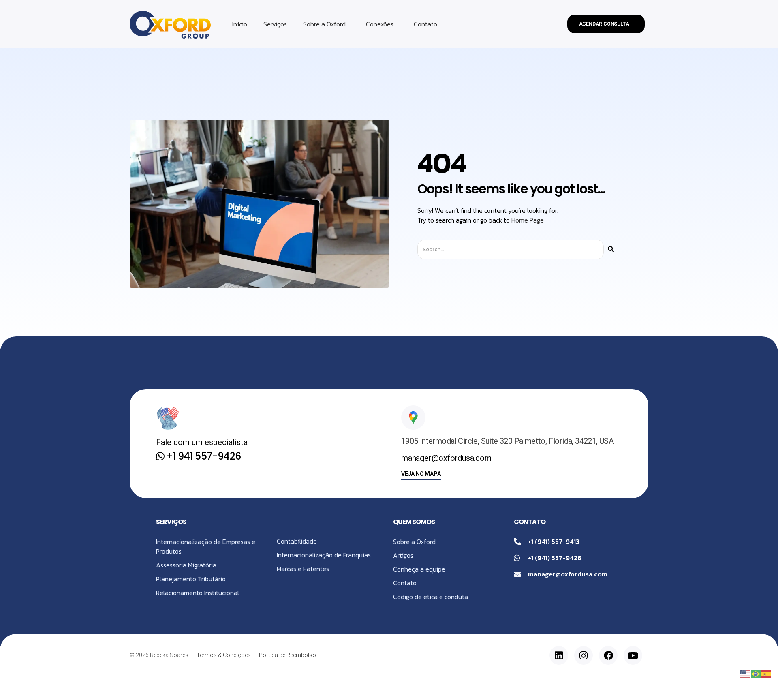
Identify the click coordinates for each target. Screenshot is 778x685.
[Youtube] (633, 655)
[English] (745, 673)
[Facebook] (608, 655)
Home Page (527, 220)
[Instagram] (583, 655)
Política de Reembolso (287, 655)
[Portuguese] (756, 673)
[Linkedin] (558, 655)
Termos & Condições (224, 655)
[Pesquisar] (611, 249)
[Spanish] (766, 673)
